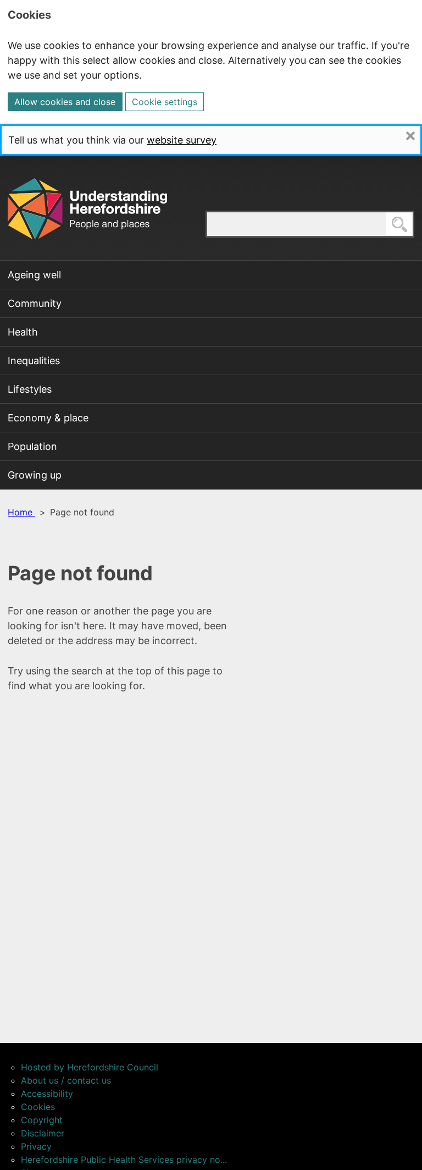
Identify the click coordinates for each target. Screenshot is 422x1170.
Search (413, 224)
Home (21, 512)
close (419, 135)
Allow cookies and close (64, 101)
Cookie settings (164, 101)
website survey (181, 140)
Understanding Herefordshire (87, 208)
